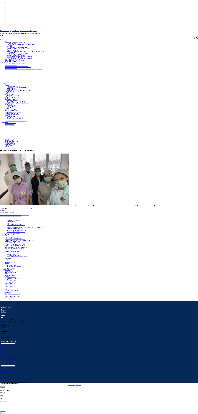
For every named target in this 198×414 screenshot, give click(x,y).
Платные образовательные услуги (7, 357)
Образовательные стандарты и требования (9, 349)
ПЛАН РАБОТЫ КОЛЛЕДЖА (10, 123)
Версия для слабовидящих (192, 1)
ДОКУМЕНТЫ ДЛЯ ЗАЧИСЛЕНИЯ (11, 113)
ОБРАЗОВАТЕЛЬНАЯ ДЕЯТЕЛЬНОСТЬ (12, 91)
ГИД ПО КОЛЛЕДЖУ (9, 136)
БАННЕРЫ (6, 288)
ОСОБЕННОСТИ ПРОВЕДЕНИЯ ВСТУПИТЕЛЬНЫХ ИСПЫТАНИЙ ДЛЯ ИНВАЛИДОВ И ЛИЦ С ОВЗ (23, 69)
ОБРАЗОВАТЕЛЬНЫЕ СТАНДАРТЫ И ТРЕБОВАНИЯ (17, 47)
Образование (3, 348)
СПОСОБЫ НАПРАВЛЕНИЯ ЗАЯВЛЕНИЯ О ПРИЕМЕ (14, 72)
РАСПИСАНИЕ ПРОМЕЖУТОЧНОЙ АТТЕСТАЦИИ (16, 87)
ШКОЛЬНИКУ (7, 115)
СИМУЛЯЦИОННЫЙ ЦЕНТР (10, 125)
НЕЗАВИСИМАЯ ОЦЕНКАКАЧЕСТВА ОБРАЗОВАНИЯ (10, 143)
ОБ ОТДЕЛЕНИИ (8, 107)
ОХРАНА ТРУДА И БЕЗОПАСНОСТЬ (11, 141)
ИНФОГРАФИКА (8, 131)
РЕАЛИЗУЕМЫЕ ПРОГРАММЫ (10, 109)
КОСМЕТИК (9, 117)
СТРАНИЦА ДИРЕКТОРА (9, 134)
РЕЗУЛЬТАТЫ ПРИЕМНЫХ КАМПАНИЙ (12, 75)
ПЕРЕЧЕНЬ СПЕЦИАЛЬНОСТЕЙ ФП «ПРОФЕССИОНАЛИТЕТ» (16, 66)
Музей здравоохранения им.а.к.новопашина (9, 371)
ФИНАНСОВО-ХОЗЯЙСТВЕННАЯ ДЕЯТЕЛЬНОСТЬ (16, 55)
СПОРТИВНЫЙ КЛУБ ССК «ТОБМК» (12, 97)
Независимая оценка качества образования (9, 374)
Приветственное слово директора (7, 367)
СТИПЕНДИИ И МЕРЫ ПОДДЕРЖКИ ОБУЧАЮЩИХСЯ (17, 53)
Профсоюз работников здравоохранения (8, 372)
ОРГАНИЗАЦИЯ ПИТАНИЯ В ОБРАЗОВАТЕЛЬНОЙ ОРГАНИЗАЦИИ (19, 58)
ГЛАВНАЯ (4, 41)
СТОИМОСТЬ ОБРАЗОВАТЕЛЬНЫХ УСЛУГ (13, 79)
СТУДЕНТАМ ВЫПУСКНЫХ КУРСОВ (12, 100)
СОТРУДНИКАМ (8, 130)
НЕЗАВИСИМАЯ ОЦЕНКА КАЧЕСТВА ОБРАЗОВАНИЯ (12, 296)
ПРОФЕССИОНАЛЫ (8, 104)
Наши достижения (4, 377)
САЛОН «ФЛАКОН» (8, 126)
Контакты (3, 378)
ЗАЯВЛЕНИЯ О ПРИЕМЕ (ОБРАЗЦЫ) (12, 71)
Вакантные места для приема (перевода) (8, 359)
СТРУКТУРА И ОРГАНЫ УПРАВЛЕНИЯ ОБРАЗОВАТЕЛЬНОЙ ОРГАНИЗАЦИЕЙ (22, 44)
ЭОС (5, 84)
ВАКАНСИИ (7, 127)
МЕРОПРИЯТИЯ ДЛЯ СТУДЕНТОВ (11, 105)
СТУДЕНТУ (4, 83)
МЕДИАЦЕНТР (7, 96)
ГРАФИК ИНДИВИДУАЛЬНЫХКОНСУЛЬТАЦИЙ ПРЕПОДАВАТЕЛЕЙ (14, 89)
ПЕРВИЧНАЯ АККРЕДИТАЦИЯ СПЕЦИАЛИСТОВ (16, 102)
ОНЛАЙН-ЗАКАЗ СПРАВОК (10, 99)
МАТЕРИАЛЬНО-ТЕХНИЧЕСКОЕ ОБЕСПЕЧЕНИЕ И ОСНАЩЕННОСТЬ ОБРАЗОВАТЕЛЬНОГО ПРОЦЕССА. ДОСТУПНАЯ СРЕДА (25, 227)
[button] (2, 39)
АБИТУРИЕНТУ (5, 62)
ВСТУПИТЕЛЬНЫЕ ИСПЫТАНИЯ (11, 68)
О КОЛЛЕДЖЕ (5, 133)
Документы (3, 347)
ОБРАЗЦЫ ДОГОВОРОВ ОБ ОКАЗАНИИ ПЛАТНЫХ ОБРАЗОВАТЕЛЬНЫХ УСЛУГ (20, 76)
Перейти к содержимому (5, 0)
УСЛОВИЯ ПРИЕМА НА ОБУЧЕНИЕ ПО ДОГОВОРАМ (15, 70)
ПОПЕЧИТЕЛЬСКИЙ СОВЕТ (10, 144)
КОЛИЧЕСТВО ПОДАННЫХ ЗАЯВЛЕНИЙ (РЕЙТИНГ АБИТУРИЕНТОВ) (18, 78)
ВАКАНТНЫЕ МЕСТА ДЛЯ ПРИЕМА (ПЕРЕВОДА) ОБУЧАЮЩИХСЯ (19, 56)
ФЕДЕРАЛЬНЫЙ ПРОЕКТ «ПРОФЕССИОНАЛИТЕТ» (14, 60)
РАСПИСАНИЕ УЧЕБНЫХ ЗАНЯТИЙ (13, 86)
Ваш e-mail (2, 395)
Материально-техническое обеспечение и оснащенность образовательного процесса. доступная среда (20, 354)
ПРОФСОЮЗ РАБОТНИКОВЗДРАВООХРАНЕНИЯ (10, 140)
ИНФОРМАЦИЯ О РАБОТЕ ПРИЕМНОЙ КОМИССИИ (15, 63)
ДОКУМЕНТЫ (9, 45)
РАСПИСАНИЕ (7, 85)
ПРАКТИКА (7, 93)
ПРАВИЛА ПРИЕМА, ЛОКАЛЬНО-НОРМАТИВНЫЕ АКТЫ (13, 236)
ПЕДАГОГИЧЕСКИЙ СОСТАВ (12, 50)
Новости (2, 210)
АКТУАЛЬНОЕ (5, 122)
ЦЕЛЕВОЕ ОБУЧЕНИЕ (9, 81)
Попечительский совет (5, 376)
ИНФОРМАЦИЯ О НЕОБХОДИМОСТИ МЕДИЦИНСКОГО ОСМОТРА (15, 245)
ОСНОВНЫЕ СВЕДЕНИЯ (11, 43)
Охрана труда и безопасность (6, 373)
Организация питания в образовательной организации (11, 362)
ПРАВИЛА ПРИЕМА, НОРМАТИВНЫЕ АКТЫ (13, 64)
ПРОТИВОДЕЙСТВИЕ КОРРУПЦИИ (11, 128)
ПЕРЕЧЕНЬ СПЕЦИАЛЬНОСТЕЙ (11, 65)
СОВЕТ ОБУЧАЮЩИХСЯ (9, 94)
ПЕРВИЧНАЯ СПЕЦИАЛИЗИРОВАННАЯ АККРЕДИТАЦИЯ (16, 121)
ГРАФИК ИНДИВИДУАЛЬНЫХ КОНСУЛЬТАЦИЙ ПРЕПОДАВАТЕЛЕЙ (17, 256)
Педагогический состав (5, 353)
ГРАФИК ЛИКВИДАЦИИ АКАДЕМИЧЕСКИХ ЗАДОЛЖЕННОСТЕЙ (19, 90)
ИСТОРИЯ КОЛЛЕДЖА (9, 135)
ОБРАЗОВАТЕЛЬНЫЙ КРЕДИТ (11, 61)
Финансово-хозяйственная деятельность (9, 358)
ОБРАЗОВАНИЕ (9, 46)
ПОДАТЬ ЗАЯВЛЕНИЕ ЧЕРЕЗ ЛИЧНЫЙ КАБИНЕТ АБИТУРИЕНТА (17, 73)
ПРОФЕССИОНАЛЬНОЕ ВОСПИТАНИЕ (12, 95)
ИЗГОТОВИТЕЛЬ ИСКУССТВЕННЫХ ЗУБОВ (15, 118)
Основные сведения (5, 344)
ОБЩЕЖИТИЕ (7, 98)
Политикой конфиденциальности (74, 385)
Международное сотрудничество (7, 360)
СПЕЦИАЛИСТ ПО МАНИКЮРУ (13, 116)
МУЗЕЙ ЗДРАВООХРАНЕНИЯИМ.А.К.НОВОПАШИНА (10, 138)
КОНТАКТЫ (7, 146)
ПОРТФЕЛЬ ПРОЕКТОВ (9, 124)
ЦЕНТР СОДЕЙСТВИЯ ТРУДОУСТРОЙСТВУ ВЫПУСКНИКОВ (16, 103)
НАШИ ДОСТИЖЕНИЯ (9, 145)
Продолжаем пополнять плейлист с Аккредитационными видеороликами (14, 215)
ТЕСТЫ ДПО (7, 111)
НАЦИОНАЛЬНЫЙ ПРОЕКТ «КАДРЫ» (12, 114)
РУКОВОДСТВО (10, 49)
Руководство (3, 352)
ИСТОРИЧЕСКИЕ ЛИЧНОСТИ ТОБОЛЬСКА (13, 132)
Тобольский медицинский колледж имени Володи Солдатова (18, 31)
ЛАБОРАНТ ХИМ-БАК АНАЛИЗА (13, 120)
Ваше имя (2, 392)
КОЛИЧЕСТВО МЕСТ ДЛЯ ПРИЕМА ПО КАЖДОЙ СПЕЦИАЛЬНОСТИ (18, 67)
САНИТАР (8, 119)
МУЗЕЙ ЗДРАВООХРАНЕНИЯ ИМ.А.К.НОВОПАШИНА (12, 294)
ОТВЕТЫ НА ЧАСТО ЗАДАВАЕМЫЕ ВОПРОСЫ (13, 82)
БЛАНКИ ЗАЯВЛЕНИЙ (9, 92)
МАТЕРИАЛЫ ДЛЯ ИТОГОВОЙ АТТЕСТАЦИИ (13, 112)
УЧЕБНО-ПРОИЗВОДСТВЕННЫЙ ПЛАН (12, 110)
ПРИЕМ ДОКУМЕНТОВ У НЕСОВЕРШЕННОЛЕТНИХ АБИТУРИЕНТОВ (18, 74)
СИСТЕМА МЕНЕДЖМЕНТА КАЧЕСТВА (12, 59)
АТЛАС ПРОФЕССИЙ (9, 129)
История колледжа (4, 368)
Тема (1, 398)
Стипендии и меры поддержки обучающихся (9, 355)
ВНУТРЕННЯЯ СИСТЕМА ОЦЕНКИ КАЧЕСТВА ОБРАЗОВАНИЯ (18, 48)
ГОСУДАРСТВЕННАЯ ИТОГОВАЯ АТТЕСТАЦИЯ (16, 101)
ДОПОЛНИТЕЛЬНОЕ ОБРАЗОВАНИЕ (9, 106)
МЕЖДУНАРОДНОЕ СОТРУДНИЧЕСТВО (14, 57)
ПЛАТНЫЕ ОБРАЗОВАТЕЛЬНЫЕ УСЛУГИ (15, 54)
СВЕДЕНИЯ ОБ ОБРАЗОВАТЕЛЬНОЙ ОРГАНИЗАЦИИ (15, 42)
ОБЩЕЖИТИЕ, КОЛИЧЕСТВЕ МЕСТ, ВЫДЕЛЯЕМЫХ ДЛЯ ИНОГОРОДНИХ (19, 77)
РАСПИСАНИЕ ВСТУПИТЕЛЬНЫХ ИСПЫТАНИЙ (14, 80)
